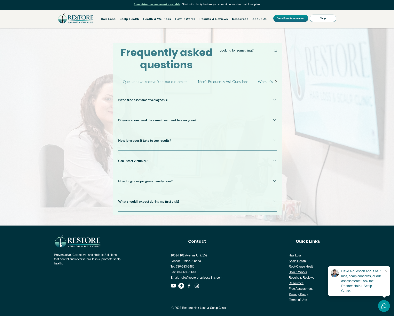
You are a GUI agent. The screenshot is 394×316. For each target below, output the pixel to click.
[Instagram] (197, 286)
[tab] (155, 81)
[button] (108, 19)
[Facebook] (189, 286)
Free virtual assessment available (157, 4)
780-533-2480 (185, 266)
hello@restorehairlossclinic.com (201, 277)
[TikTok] (181, 286)
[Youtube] (173, 286)
